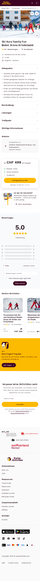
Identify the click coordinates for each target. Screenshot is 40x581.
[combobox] (30, 266)
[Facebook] (8, 538)
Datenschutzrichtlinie (22, 411)
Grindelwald (16, 8)
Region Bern (5, 8)
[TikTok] (24, 538)
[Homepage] (6, 3)
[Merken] (32, 13)
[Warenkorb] (32, 3)
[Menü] (37, 3)
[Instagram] (18, 538)
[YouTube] (13, 538)
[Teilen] (37, 13)
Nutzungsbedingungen (18, 413)
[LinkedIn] (3, 538)
